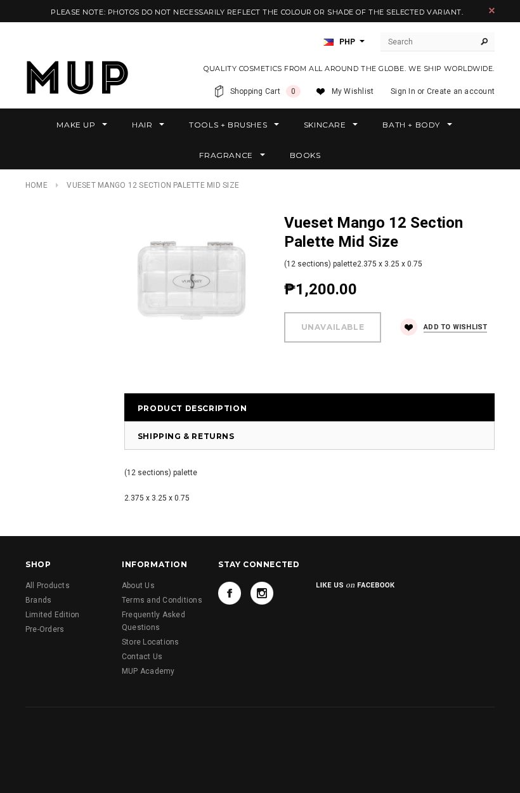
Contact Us (142, 656)
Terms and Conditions (162, 600)
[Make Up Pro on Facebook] (229, 593)
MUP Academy (148, 671)
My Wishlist (353, 91)
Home (36, 185)
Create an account (461, 91)
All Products (47, 585)
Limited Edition (52, 614)
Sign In (403, 91)
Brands (38, 600)
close (492, 10)
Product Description (192, 408)
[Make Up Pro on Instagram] (261, 593)
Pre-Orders (44, 629)
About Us (138, 585)
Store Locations (150, 642)
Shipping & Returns (186, 436)
